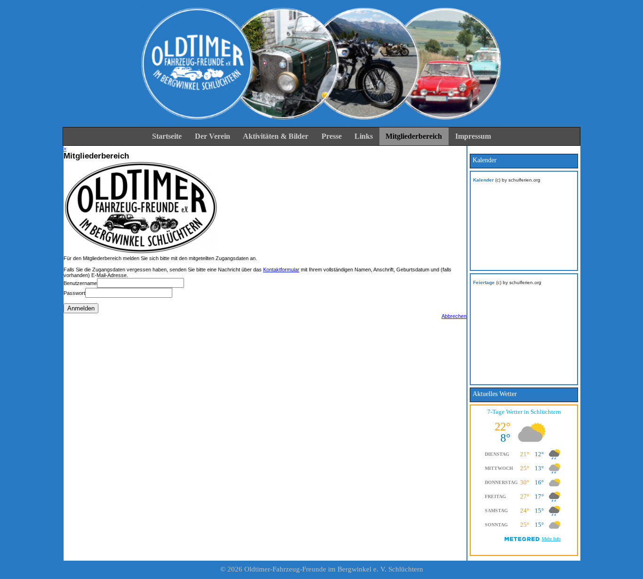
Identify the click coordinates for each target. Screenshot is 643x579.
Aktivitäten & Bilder (275, 136)
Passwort (74, 293)
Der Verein (212, 136)
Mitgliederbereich (414, 136)
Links (363, 136)
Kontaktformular (281, 269)
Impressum (473, 136)
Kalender (483, 179)
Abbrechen (454, 316)
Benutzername (80, 283)
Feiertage (484, 282)
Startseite (167, 136)
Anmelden (81, 308)
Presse (332, 136)
